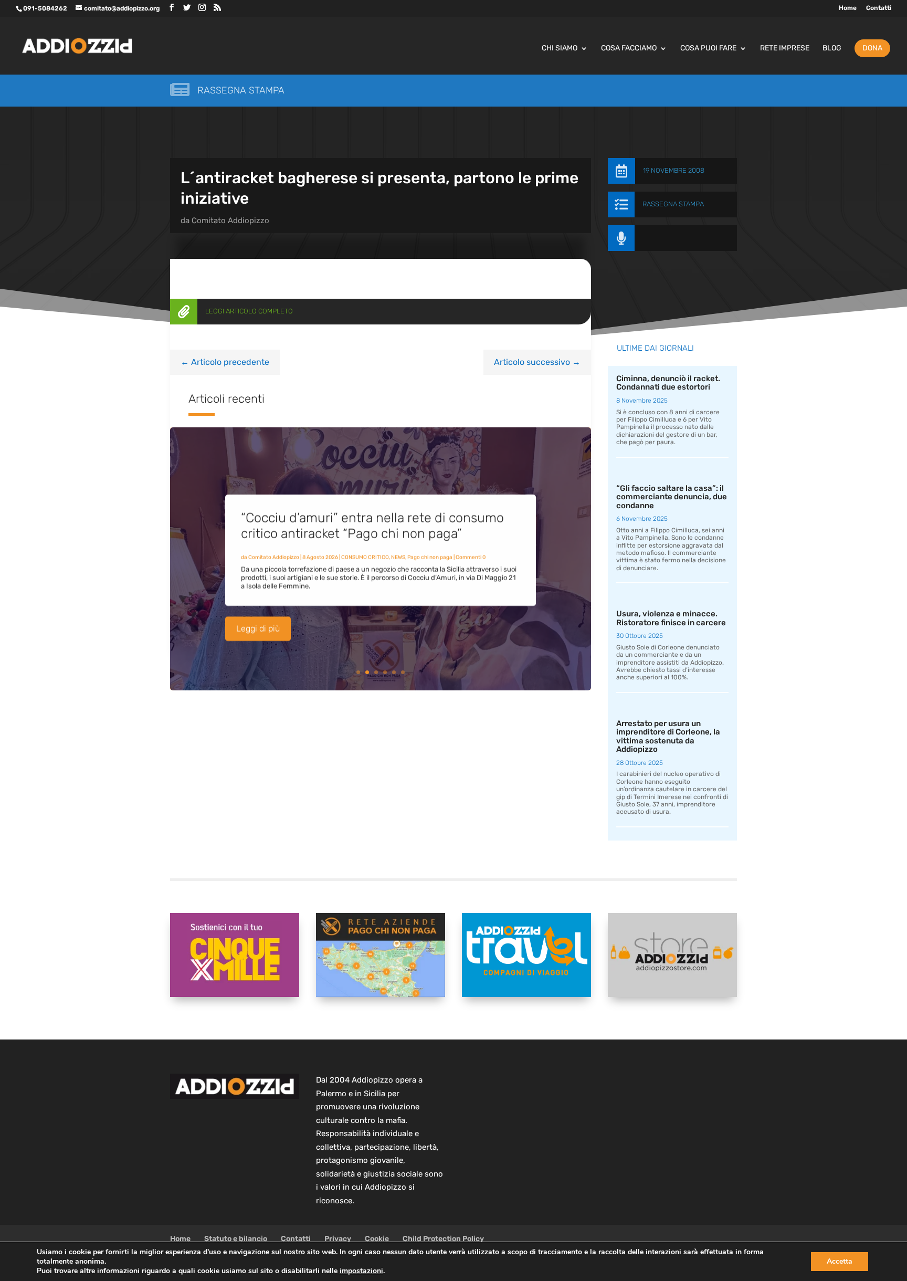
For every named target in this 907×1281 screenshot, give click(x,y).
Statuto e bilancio (235, 1238)
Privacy (337, 1238)
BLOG (831, 48)
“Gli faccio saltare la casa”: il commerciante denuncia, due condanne (671, 497)
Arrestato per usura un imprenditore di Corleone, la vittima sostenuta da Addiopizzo (668, 736)
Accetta (839, 1261)
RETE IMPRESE (784, 48)
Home (848, 8)
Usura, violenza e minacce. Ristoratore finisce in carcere (671, 618)
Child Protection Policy (443, 1238)
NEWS (398, 557)
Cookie (377, 1238)
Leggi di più (258, 629)
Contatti (878, 8)
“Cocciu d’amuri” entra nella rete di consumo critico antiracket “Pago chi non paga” (372, 525)
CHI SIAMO (559, 48)
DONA (872, 48)
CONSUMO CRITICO (365, 557)
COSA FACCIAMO (629, 48)
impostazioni (361, 1271)
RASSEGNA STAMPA (673, 204)
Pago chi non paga (429, 557)
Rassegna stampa (240, 90)
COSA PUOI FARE (708, 48)
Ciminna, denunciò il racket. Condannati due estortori (668, 383)
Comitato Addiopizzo (230, 220)
